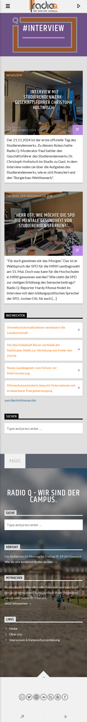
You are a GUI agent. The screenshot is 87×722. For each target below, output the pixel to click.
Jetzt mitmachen (16, 603)
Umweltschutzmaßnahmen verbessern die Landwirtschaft (36, 330)
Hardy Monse (16, 248)
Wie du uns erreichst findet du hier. (29, 562)
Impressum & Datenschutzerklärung (34, 640)
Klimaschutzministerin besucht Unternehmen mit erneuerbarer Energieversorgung (41, 388)
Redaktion (14, 127)
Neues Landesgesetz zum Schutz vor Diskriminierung (32, 370)
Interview (14, 75)
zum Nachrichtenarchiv (20, 400)
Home (13, 628)
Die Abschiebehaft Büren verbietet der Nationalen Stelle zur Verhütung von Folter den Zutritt (39, 350)
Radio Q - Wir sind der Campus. (43, 496)
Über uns (15, 634)
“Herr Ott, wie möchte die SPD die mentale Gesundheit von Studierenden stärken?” (44, 220)
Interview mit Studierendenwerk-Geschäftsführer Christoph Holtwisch (43, 100)
